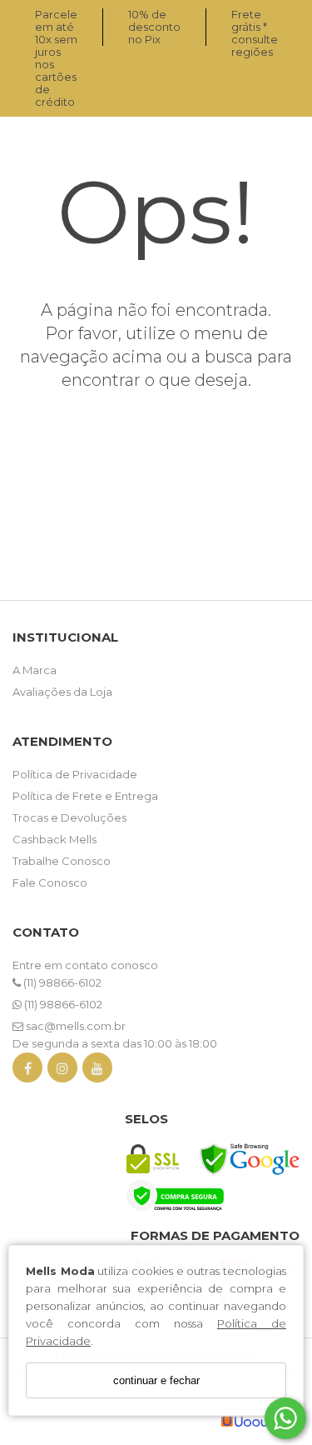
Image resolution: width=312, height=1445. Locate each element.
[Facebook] (27, 1071)
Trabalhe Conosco (61, 861)
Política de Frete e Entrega (85, 795)
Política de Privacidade (74, 774)
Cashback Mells (54, 839)
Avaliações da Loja (62, 691)
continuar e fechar (156, 1380)
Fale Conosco (49, 882)
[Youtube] (97, 1071)
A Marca (34, 670)
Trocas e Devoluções (69, 817)
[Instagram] (62, 1071)
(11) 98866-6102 (61, 982)
